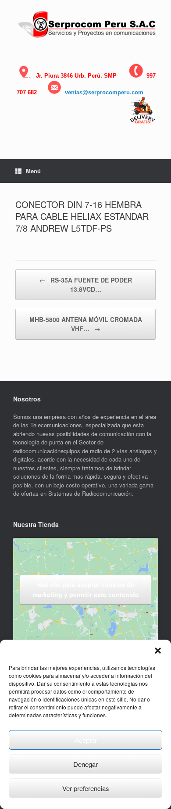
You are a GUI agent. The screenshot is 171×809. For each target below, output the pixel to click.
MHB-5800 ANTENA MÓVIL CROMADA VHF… (85, 324)
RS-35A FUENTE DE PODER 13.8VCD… (85, 285)
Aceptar (86, 740)
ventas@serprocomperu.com (104, 92)
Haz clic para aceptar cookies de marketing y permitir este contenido (85, 589)
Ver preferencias (85, 788)
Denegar (85, 764)
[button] (157, 650)
